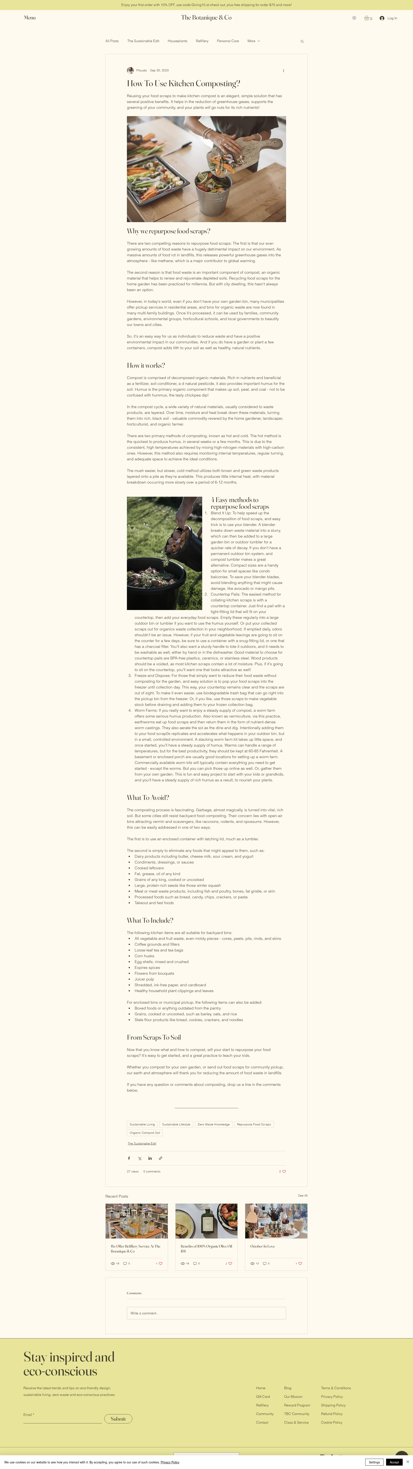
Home (260, 1388)
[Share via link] (161, 1158)
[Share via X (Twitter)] (139, 1158)
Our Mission (293, 1396)
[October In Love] (276, 1221)
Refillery (202, 41)
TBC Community (296, 1414)
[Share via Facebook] (129, 1158)
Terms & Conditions (336, 1388)
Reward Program (297, 1405)
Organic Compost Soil (145, 1133)
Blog (287, 1388)
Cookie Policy (331, 1422)
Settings (374, 1462)
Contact (262, 1422)
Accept (394, 1462)
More (251, 41)
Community (265, 1414)
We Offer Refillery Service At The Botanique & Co (135, 1249)
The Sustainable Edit (143, 41)
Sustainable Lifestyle (176, 1124)
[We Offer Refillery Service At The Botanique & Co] (137, 1221)
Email (27, 1414)
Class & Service (296, 1422)
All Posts (112, 41)
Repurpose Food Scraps (254, 1124)
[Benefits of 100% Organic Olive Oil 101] (207, 1221)
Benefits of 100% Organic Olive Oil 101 (206, 1249)
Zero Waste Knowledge (214, 1124)
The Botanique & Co (206, 17)
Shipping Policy (333, 1405)
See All (303, 1195)
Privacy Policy (332, 1396)
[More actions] (283, 70)
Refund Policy (332, 1414)
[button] (34, 17)
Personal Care (228, 41)
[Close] (407, 1462)
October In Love (262, 1246)
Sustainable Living (142, 1124)
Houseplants (177, 41)
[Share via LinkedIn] (150, 1158)
